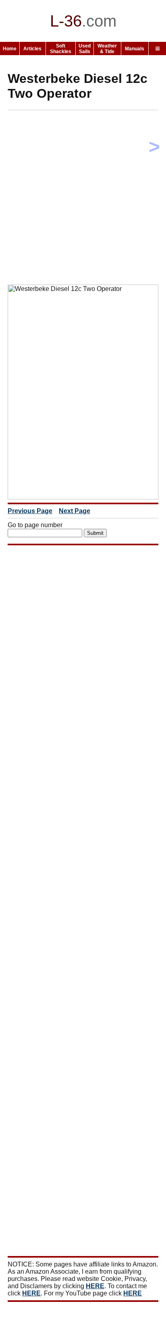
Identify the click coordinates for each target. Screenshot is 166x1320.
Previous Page (30, 510)
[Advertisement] (83, 199)
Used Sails (85, 48)
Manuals (134, 49)
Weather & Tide (107, 48)
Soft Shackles (60, 48)
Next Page (74, 510)
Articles (32, 49)
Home (10, 49)
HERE (95, 1286)
